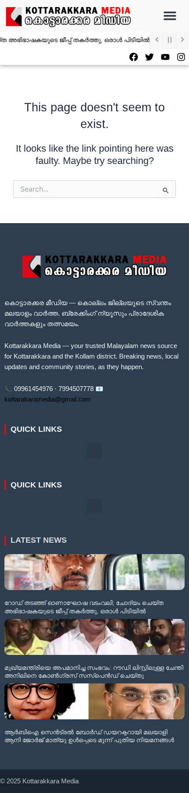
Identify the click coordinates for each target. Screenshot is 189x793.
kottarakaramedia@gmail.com (47, 399)
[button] (170, 16)
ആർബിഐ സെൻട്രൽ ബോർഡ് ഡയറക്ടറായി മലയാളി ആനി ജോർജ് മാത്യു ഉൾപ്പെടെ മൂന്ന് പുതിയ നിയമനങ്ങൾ (89, 736)
